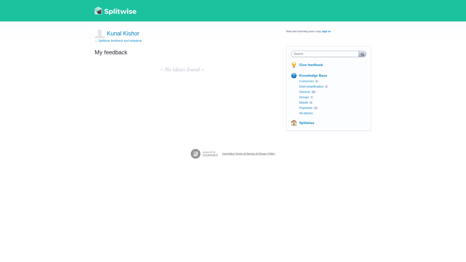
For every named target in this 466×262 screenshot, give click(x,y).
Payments (305, 108)
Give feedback (311, 65)
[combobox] (326, 54)
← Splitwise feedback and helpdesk (118, 40)
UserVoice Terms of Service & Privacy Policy (248, 153)
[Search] (362, 54)
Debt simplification (311, 86)
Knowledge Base (313, 75)
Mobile (303, 102)
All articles (306, 113)
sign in (326, 31)
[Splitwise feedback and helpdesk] (116, 10)
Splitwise (306, 123)
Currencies (306, 81)
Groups (304, 97)
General (304, 92)
